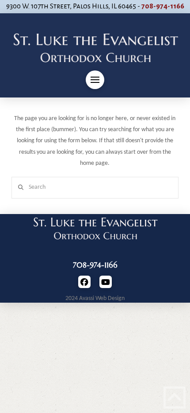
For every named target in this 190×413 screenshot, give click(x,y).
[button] (95, 79)
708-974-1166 (162, 6)
